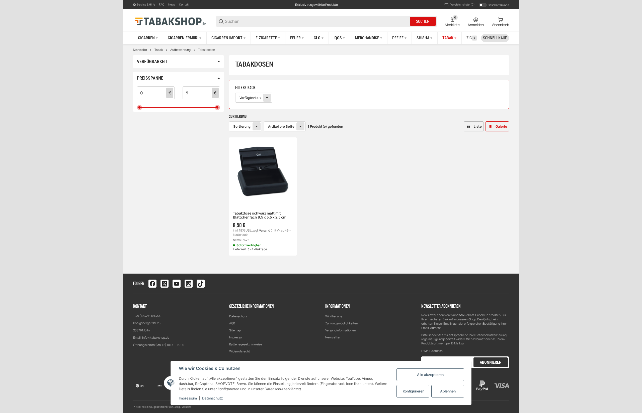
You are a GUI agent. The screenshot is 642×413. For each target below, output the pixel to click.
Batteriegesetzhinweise (245, 344)
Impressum (236, 337)
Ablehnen (448, 391)
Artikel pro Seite (281, 126)
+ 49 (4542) (141, 316)
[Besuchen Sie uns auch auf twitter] (164, 284)
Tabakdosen (206, 49)
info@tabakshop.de (155, 337)
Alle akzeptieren (430, 374)
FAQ (161, 4)
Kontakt (184, 4)
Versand (265, 230)
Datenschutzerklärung (491, 335)
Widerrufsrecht (239, 351)
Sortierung (242, 126)
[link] (369, 94)
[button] (474, 126)
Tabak (158, 49)
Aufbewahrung (180, 49)
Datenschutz (238, 316)
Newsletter (332, 337)
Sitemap (235, 330)
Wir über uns (333, 316)
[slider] (139, 107)
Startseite (140, 49)
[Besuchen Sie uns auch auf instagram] (189, 284)
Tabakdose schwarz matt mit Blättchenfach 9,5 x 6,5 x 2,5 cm (259, 215)
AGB (232, 323)
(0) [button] (462, 4)
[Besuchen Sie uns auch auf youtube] (177, 284)
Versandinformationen (340, 330)
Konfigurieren (413, 391)
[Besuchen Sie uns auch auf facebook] (152, 284)
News (171, 4)
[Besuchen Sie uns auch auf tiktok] (201, 284)
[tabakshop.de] (170, 21)
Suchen (423, 21)
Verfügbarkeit (250, 97)
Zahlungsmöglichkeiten (341, 323)
